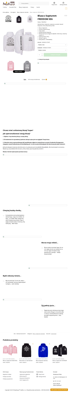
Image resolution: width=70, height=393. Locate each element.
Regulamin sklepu (7, 374)
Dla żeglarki (13, 12)
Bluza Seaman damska (42, 360)
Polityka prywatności (8, 379)
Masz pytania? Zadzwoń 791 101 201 (59, 389)
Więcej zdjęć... (19, 71)
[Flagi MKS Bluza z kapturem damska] (66, 15)
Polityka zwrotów (7, 376)
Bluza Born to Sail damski (25, 360)
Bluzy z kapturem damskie (22, 12)
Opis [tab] (25, 79)
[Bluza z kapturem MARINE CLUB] (65, 15)
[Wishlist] (15, 345)
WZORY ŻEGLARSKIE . (43, 147)
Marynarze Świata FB (25, 378)
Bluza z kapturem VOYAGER (60, 360)
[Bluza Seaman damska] (43, 350)
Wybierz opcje (10, 365)
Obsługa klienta (63, 4)
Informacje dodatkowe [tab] (34, 79)
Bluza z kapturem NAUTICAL (10, 360)
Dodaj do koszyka (55, 54)
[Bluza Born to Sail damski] (26, 350)
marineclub (53, 333)
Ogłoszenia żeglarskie (25, 374)
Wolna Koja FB (23, 376)
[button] (64, 8)
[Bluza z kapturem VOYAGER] (60, 350)
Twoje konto (54, 4)
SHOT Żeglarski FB (24, 380)
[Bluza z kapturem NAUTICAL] (10, 350)
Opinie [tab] (44, 79)
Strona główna (6, 12)
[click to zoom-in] (19, 41)
